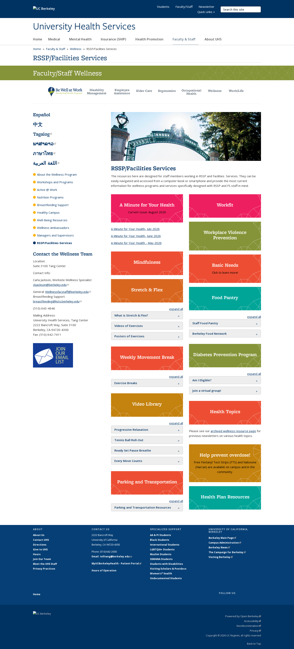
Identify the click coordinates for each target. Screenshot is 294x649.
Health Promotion (149, 39)
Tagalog (42, 134)
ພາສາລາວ (44, 143)
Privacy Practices (44, 568)
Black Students (159, 540)
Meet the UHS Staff (45, 564)
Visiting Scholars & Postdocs (168, 568)
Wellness (75, 49)
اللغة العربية (46, 163)
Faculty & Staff (184, 39)
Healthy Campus (48, 212)
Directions (39, 544)
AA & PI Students (160, 535)
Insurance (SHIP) (114, 39)
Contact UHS (41, 540)
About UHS (213, 39)
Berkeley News (219, 547)
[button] (131, 315)
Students (163, 7)
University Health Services (84, 27)
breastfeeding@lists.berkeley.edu (57, 301)
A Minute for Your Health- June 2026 (136, 236)
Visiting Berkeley (221, 557)
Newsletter (206, 7)
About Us (38, 535)
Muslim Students (160, 554)
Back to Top (254, 643)
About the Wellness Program (57, 174)
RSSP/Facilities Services (54, 243)
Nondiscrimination (249, 626)
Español (41, 114)
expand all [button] (176, 309)
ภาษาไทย (44, 153)
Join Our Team (42, 559)
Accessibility (252, 621)
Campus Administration (225, 542)
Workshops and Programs (55, 182)
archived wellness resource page (233, 431)
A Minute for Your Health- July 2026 (135, 229)
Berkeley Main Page (222, 538)
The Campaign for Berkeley (227, 552)
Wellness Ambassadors (53, 228)
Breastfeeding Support (53, 205)
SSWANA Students (161, 559)
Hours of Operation (104, 570)
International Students (164, 544)
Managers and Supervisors (55, 235)
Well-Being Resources (52, 220)
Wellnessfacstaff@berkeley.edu (68, 292)
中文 (38, 124)
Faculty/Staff (184, 7)
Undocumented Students (166, 578)
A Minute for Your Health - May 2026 (136, 243)
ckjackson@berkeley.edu (51, 285)
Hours (37, 554)
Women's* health (161, 573)
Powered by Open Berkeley (243, 616)
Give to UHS (40, 549)
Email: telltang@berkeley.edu (112, 556)
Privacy (255, 630)
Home (37, 39)
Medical (54, 39)
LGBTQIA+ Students (162, 549)
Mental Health (80, 39)
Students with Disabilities (166, 564)
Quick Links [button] (204, 12)
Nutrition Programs (50, 197)
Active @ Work (47, 190)
